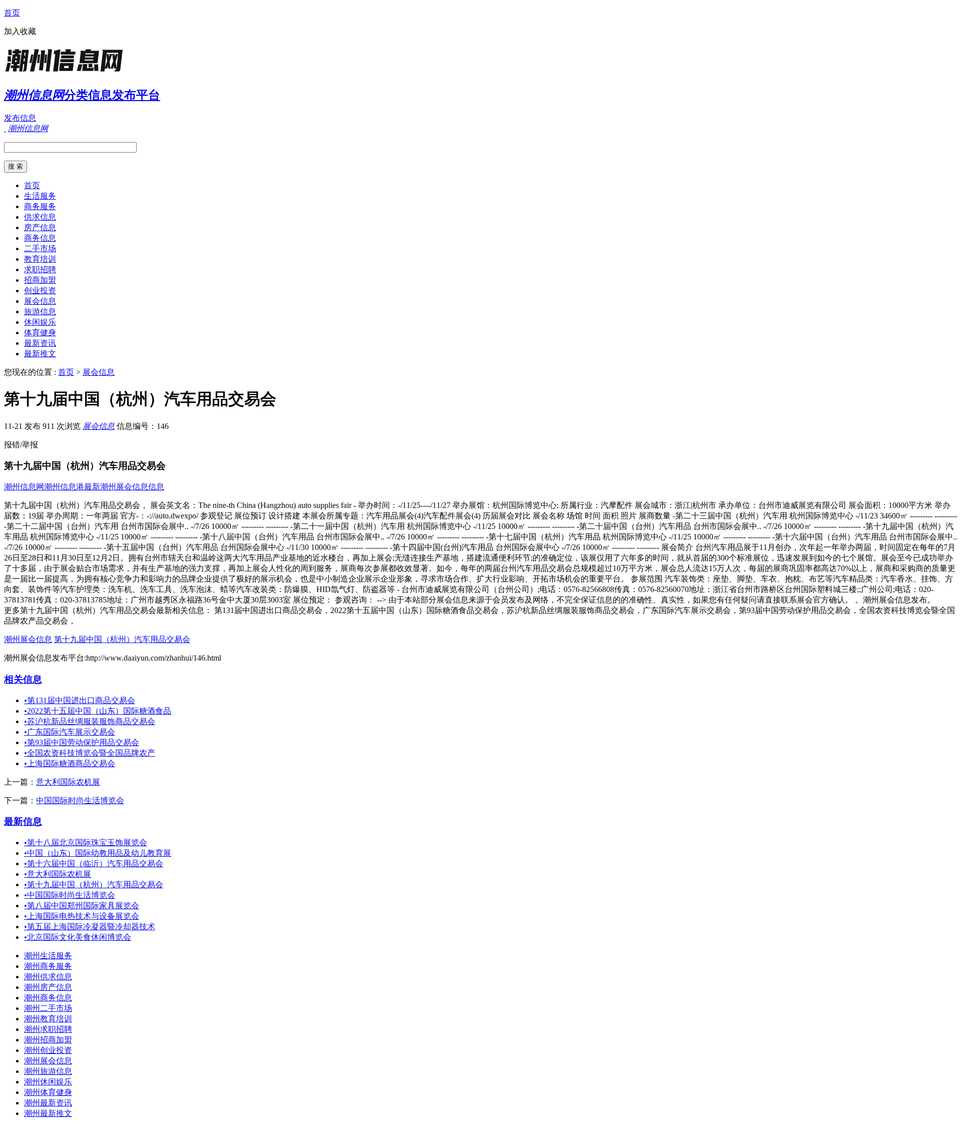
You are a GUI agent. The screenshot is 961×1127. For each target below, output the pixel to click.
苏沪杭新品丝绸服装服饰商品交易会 (89, 721)
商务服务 (40, 206)
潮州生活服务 (48, 955)
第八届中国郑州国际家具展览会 (81, 905)
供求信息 (40, 217)
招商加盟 (40, 280)
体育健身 (40, 332)
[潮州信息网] (66, 72)
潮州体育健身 (48, 1092)
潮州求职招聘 (48, 1029)
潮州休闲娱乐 (48, 1081)
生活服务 (40, 196)
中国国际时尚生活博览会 (80, 800)
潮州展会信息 (28, 639)
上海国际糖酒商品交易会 (69, 763)
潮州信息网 (24, 486)
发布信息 (20, 118)
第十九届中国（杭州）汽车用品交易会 (122, 639)
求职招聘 (40, 269)
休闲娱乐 (40, 322)
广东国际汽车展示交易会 (69, 732)
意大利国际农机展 (68, 782)
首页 (12, 13)
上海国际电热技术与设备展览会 (81, 916)
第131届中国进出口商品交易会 (79, 700)
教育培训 (40, 259)
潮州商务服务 (48, 966)
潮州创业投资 (48, 1050)
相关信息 (23, 679)
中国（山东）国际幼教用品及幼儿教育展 (97, 853)
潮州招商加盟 (48, 1039)
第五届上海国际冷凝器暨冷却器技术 (89, 926)
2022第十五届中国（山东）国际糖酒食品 (97, 711)
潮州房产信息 (48, 987)
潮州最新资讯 (48, 1102)
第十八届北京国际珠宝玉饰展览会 (85, 842)
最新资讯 (40, 343)
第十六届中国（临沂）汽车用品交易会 (93, 863)
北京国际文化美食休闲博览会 (77, 937)
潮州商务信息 (48, 997)
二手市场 (40, 248)
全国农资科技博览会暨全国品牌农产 (89, 753)
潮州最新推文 (48, 1113)
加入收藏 (20, 31)
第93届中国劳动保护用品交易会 (81, 742)
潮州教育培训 (48, 1018)
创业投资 (40, 290)
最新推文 (40, 353)
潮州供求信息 (48, 976)
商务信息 (40, 238)
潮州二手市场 (48, 1008)
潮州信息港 (64, 486)
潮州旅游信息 (48, 1071)
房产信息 (40, 227)
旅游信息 (40, 311)
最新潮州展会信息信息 (124, 486)
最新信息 (23, 821)
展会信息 (40, 301)
